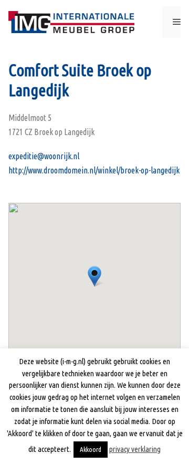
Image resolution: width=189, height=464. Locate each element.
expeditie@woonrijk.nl (43, 156)
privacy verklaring (135, 449)
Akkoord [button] (90, 449)
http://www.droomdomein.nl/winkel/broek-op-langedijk (94, 170)
